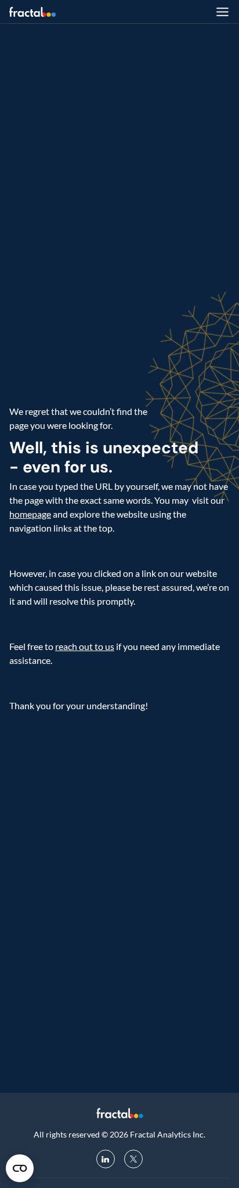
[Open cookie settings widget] (20, 1168)
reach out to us (84, 646)
